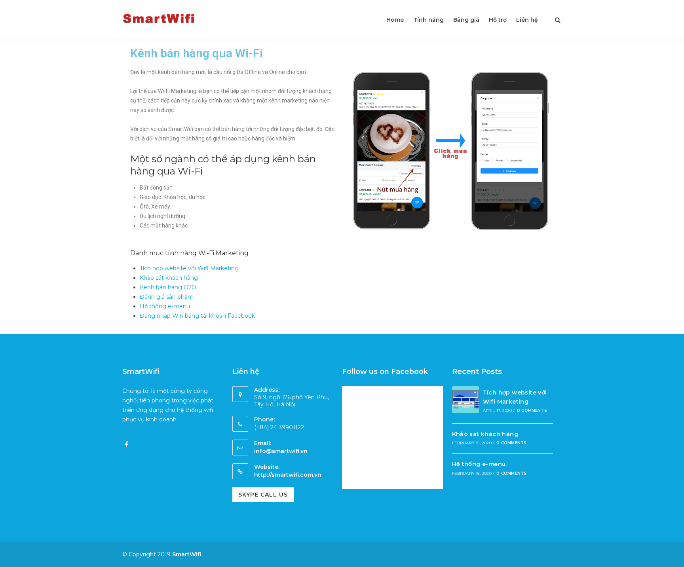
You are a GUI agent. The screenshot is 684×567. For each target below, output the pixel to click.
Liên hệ (527, 19)
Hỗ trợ (498, 19)
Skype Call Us (263, 494)
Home (395, 19)
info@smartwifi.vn (281, 451)
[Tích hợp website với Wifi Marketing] (465, 400)
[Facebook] (126, 444)
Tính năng (428, 19)
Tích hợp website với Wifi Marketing (189, 268)
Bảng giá (466, 19)
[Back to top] (676, 559)
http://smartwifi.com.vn (287, 474)
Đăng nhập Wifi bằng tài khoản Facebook (197, 315)
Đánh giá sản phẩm (167, 296)
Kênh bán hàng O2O (168, 287)
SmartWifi (186, 554)
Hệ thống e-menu (165, 306)
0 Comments (532, 410)
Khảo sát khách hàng (169, 277)
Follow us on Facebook (385, 371)
